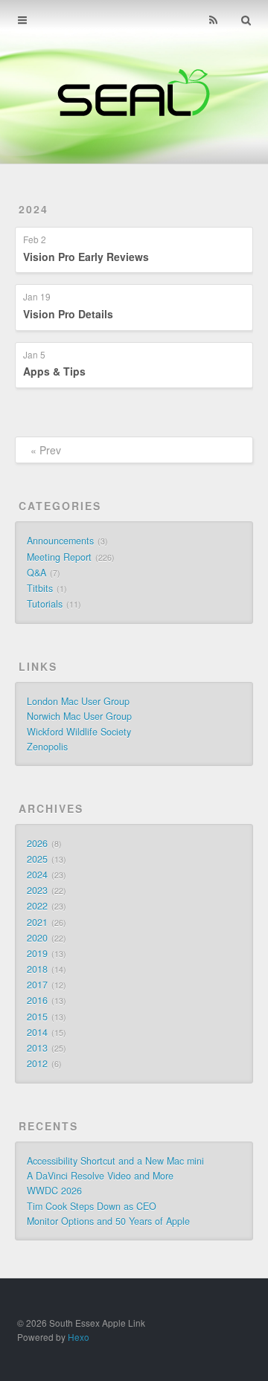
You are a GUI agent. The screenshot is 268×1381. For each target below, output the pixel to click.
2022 (37, 905)
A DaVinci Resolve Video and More (100, 1175)
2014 (37, 1032)
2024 (33, 209)
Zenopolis (47, 746)
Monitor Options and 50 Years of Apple (108, 1221)
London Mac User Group (78, 701)
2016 (37, 1000)
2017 (37, 984)
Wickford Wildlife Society (79, 731)
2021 (37, 922)
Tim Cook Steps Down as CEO (91, 1206)
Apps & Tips (54, 371)
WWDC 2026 (54, 1190)
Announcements (60, 540)
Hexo (78, 1336)
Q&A (36, 572)
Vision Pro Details (68, 313)
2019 (37, 953)
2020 (37, 937)
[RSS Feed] (213, 20)
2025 (37, 859)
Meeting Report (59, 557)
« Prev (46, 449)
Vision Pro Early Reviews (86, 256)
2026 (37, 843)
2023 (37, 890)
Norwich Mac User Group (79, 716)
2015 (37, 1016)
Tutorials (45, 604)
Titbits (40, 588)
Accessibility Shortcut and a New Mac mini (115, 1161)
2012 (37, 1063)
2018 (37, 969)
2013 (37, 1048)
